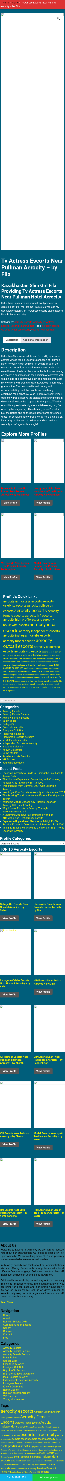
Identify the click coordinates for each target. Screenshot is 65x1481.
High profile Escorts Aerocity (18, 736)
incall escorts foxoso (45, 665)
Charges (7, 1331)
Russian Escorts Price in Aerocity (23, 1472)
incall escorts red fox (26, 675)
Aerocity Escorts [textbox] (31, 843)
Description (12, 339)
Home (6, 2)
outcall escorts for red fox (37, 687)
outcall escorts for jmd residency (16, 684)
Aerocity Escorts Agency (47, 1411)
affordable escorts (51, 1427)
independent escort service (21, 1461)
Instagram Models (13, 746)
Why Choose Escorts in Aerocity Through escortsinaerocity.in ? (25, 810)
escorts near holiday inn (32, 655)
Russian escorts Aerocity (16, 756)
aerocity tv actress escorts (15, 329)
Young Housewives (13, 762)
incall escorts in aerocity (27, 1456)
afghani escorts (7, 1430)
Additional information (35, 339)
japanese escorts (40, 1461)
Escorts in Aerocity (13, 727)
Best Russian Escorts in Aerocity (37, 1430)
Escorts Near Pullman (23, 325)
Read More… (7, 1302)
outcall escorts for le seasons (41, 684)
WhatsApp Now (49, 1477)
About (6, 1318)
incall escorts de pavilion (26, 665)
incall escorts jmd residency (18, 671)
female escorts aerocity (42, 1438)
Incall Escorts (46, 1452)
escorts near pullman (43, 329)
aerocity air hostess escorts (22, 601)
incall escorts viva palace (45, 675)
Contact (7, 1334)
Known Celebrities (12, 749)
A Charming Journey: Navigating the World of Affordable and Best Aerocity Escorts (28, 816)
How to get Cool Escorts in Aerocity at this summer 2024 (34, 792)
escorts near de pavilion (51, 652)
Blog (5, 1337)
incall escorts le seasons (39, 671)
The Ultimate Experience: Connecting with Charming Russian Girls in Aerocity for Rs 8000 (31, 781)
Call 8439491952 (16, 1477)
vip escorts (43, 1471)
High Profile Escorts (13, 733)
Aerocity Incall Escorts (27, 1422)
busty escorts (55, 1430)
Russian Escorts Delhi (15, 1321)
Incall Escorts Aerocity (15, 740)
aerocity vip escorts (27, 651)
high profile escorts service (26, 1450)
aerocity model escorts (19, 641)
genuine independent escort (27, 1442)
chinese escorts (7, 1435)
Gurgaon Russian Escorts (17, 1324)
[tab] (12, 340)
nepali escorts (40, 1465)
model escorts (53, 1461)
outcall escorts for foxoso (31, 678)
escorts (17, 1435)
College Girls (9, 724)
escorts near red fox (43, 662)
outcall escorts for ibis (53, 681)
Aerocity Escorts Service (16, 714)
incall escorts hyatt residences (36, 668)
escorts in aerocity (38, 1434)
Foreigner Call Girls (13, 730)
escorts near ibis (19, 659)
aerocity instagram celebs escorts (27, 635)
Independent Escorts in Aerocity (20, 743)
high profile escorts (15, 1446)
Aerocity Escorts (23, 322)
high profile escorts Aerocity (42, 1447)
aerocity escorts (50, 325)
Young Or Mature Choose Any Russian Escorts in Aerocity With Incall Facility (29, 803)
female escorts (20, 1438)
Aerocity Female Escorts (16, 717)
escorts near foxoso (11, 655)
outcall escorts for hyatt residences (29, 681)
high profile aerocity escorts (49, 1442)
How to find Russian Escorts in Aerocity (23, 1453)
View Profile (11, 502)
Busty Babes (9, 720)
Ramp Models (10, 753)
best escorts (19, 1430)
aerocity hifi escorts (38, 615)
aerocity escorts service (10, 1418)
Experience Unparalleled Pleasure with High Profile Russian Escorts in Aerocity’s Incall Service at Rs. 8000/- (34, 823)
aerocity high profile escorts (22, 619)
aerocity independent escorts (39, 631)
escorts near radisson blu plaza (22, 662)
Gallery (7, 1327)
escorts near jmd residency (37, 659)
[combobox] (32, 843)
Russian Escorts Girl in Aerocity (23, 1469)
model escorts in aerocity (24, 1465)
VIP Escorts (9, 759)
